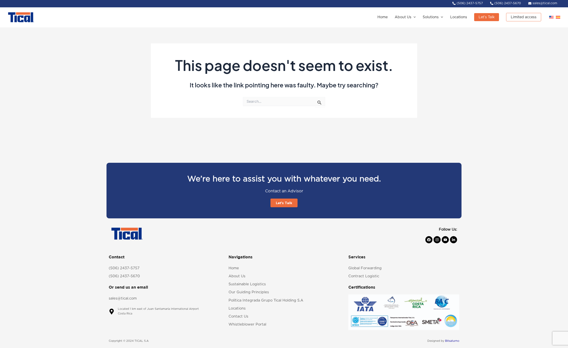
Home (234, 268)
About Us (237, 276)
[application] (413, 17)
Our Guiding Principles (249, 292)
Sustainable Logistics (247, 284)
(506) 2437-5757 (124, 268)
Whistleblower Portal (247, 324)
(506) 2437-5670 (124, 276)
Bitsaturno (452, 341)
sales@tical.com (123, 298)
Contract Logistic (363, 276)
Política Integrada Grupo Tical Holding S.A (266, 300)
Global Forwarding (365, 268)
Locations (237, 308)
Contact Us (238, 316)
